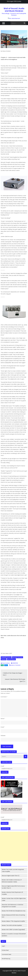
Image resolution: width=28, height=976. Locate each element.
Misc (6, 665)
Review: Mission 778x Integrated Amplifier (13, 921)
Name (3, 718)
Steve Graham (6, 663)
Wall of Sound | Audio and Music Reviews (14, 9)
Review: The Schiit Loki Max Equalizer (12, 925)
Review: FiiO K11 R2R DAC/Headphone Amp (13, 911)
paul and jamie (11, 659)
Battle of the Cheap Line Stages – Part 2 (13, 674)
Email (3, 727)
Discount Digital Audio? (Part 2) (10, 875)
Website (3, 735)
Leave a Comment (15, 665)
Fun (2, 665)
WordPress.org (6, 958)
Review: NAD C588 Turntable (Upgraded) (13, 929)
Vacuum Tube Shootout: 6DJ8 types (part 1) (15, 680)
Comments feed (6, 954)
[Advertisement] (14, 846)
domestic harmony (17, 657)
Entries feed (5, 950)
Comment (4, 697)
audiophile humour (6, 657)
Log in (3, 946)
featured (3, 659)
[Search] (24, 23)
